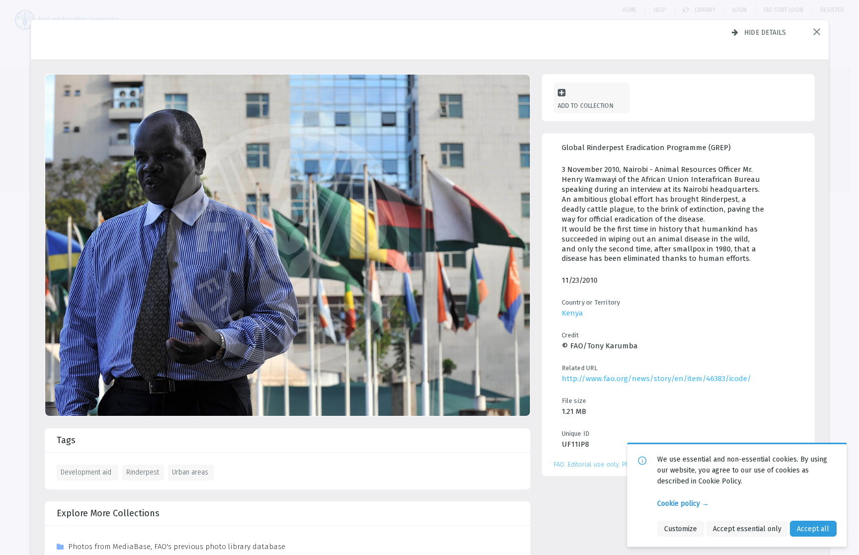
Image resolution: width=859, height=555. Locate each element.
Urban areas (190, 472)
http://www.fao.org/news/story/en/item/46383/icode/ (656, 378)
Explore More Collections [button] (108, 513)
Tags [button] (66, 440)
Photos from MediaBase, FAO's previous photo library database (176, 546)
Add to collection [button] (585, 105)
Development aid (86, 472)
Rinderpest (142, 472)
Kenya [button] (572, 313)
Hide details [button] (765, 32)
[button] (817, 32)
